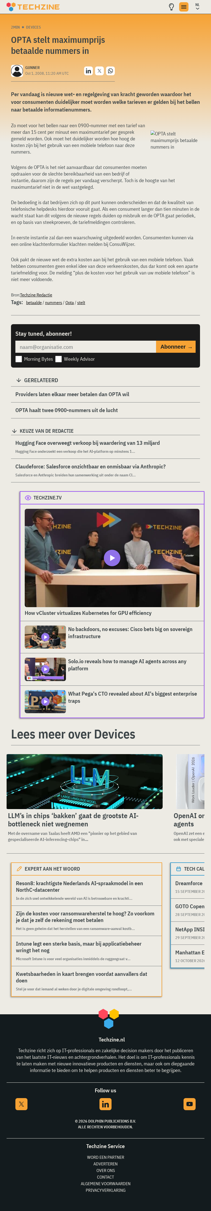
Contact (105, 1177)
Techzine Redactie (36, 295)
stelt (81, 302)
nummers (53, 302)
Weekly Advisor (79, 359)
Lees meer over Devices (73, 734)
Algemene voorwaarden (106, 1183)
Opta (69, 302)
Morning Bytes (38, 359)
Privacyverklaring (106, 1190)
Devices (33, 27)
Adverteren (105, 1163)
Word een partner (105, 1157)
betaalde (34, 302)
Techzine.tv (48, 498)
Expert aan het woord (52, 869)
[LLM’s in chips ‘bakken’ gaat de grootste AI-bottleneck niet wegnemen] (84, 781)
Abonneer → (176, 347)
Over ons (105, 1170)
